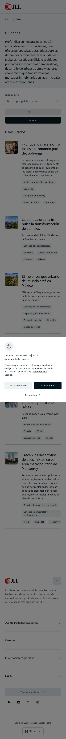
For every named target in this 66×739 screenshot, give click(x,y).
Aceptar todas (48, 385)
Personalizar (33, 395)
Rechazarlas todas (18, 385)
